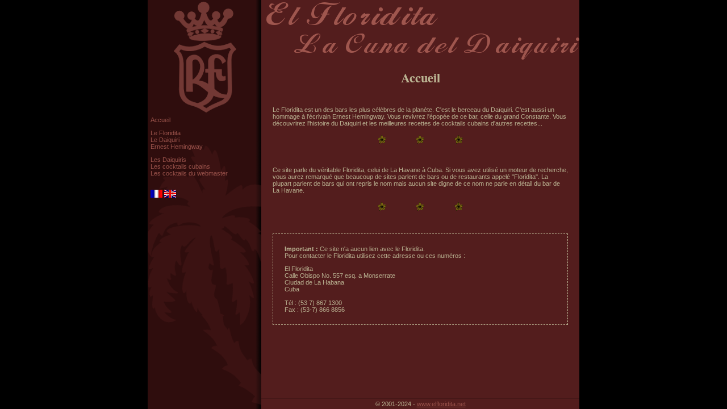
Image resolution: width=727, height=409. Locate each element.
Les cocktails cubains (180, 166)
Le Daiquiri (165, 139)
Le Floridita (166, 133)
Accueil (160, 119)
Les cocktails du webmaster (189, 173)
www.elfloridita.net (441, 403)
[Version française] (157, 195)
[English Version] (170, 195)
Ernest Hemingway (177, 146)
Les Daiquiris (168, 159)
